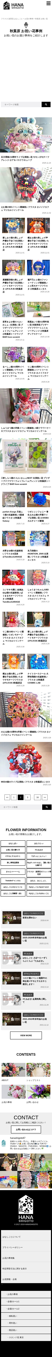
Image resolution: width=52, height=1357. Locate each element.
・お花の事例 (11, 1294)
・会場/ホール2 (12, 1309)
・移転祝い (12, 1316)
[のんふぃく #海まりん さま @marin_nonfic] (43, 1162)
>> (45, 797)
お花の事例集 (8, 1258)
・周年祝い (12, 1323)
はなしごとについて (11, 1237)
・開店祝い (12, 1330)
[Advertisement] (26, 72)
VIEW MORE (26, 1035)
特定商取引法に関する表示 (14, 1268)
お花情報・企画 (9, 1279)
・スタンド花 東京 (15, 1337)
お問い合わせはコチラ (26, 1129)
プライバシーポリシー (12, 1247)
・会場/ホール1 (12, 1301)
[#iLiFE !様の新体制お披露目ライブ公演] (8, 1179)
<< (7, 797)
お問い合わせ (9, 1284)
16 (37, 797)
